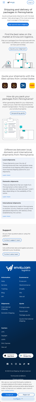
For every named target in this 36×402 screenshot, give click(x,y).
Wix (20, 293)
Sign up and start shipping (18, 24)
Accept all (9, 395)
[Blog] (24, 364)
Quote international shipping (26, 320)
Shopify (22, 289)
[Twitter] (11, 364)
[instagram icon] (16, 364)
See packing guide (18, 113)
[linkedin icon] (20, 364)
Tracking (4, 289)
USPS (3, 339)
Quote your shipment (18, 49)
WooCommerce (24, 285)
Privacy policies (18, 379)
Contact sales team (11, 254)
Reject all (26, 395)
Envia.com (22, 281)
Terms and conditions (18, 376)
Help (3, 281)
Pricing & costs (24, 307)
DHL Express (5, 343)
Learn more (6, 175)
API (2, 296)
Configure (17, 399)
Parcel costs (23, 311)
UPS (2, 332)
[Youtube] (28, 364)
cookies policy (9, 390)
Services (4, 285)
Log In (30, 2)
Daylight (4, 336)
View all (22, 296)
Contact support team (12, 240)
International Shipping (5, 308)
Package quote (24, 315)
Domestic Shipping (7, 313)
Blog (3, 293)
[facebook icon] (7, 364)
